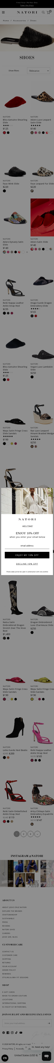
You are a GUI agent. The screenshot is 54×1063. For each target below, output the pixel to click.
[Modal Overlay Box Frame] (27, 531)
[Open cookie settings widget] (4, 1058)
